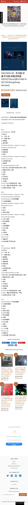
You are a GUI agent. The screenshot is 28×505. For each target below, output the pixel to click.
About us (14, 463)
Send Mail (14, 484)
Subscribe (23, 494)
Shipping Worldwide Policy (14, 466)
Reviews (18, 112)
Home (2, 35)
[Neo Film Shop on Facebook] (12, 476)
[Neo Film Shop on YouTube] (20, 476)
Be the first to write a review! (14, 444)
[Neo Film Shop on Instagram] (16, 476)
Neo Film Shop (13, 501)
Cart (17, 1)
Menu (4, 1)
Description (10, 112)
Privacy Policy (14, 468)
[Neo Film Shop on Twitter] (8, 476)
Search (14, 461)
